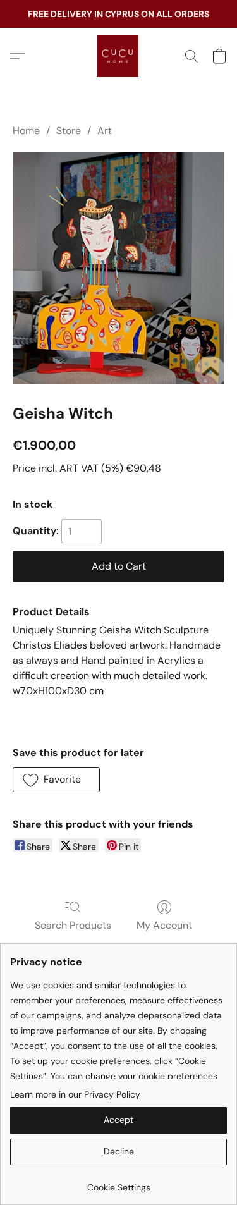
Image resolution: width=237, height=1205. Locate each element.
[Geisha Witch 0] (118, 268)
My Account (164, 925)
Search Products (73, 925)
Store (68, 130)
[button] (119, 56)
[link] (118, 1182)
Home (26, 130)
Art (104, 130)
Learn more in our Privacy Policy (75, 1094)
